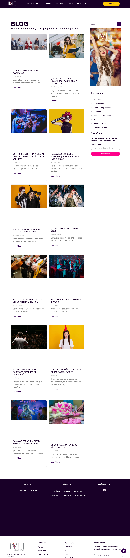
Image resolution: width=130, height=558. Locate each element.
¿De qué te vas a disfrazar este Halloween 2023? (27, 230)
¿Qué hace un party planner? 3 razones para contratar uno (64, 81)
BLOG (71, 4)
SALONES (59, 4)
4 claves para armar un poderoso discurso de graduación (25, 372)
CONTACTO (81, 4)
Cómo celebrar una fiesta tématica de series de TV (26, 442)
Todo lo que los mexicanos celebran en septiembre (27, 300)
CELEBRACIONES (33, 4)
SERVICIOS (48, 4)
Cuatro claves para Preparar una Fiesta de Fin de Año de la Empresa (28, 156)
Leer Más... (17, 87)
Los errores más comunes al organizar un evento (66, 370)
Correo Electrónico (98, 144)
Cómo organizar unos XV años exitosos (64, 446)
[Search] (119, 24)
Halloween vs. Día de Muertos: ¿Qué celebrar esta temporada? (66, 156)
